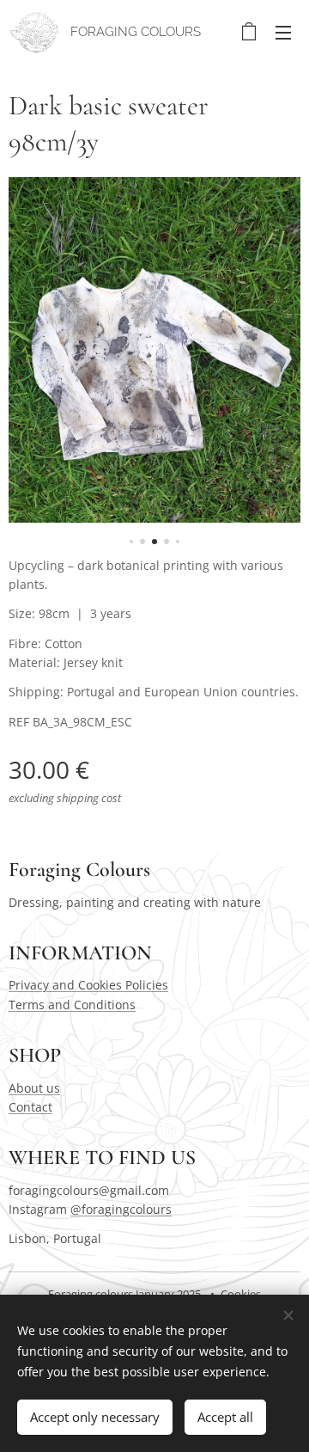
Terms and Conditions (72, 1004)
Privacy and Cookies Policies (88, 985)
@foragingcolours (121, 1209)
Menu (283, 32)
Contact (30, 1107)
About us (34, 1088)
